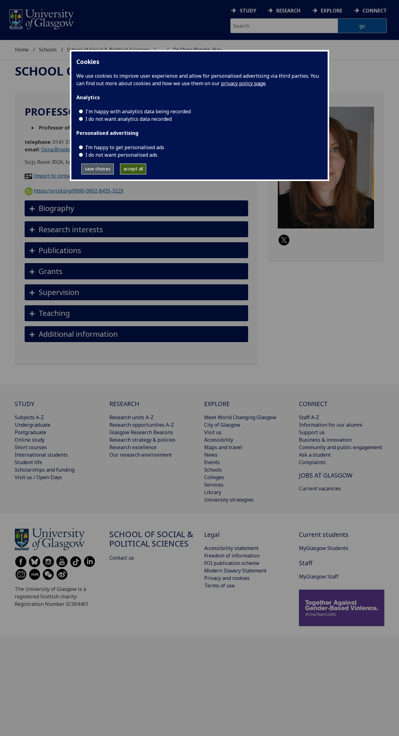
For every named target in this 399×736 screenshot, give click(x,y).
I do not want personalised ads (121, 154)
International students (41, 454)
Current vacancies (320, 488)
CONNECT (313, 404)
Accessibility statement (231, 548)
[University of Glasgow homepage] (41, 18)
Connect (375, 10)
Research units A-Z (131, 417)
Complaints (312, 462)
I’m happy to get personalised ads (124, 147)
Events (212, 462)
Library (212, 492)
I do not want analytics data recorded (128, 118)
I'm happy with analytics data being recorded (138, 111)
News (211, 454)
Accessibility (218, 439)
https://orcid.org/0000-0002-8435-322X (78, 190)
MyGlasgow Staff (318, 576)
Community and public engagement (340, 447)
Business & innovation (325, 439)
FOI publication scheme (231, 563)
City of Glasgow (222, 424)
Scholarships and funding (45, 469)
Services (214, 484)
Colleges (214, 477)
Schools (48, 49)
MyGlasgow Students (323, 548)
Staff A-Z (309, 417)
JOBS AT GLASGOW (326, 475)
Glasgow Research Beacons (141, 432)
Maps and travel (223, 447)
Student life (28, 462)
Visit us (213, 432)
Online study (30, 439)
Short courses (31, 447)
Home (22, 49)
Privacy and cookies (227, 578)
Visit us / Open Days (38, 477)
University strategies (228, 499)
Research (288, 10)
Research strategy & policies (142, 439)
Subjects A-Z (29, 417)
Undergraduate (32, 424)
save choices (98, 169)
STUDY (24, 404)
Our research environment (140, 454)
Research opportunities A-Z (141, 424)
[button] (136, 208)
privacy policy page (243, 83)
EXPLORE (217, 404)
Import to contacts (55, 175)
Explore (331, 10)
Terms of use (219, 585)
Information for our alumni (331, 424)
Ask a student (315, 454)
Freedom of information (232, 555)
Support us (312, 432)
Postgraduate (30, 432)
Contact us (121, 557)
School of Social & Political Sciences (151, 539)
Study (248, 10)
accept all (133, 169)
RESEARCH (124, 404)
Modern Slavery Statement (235, 570)
